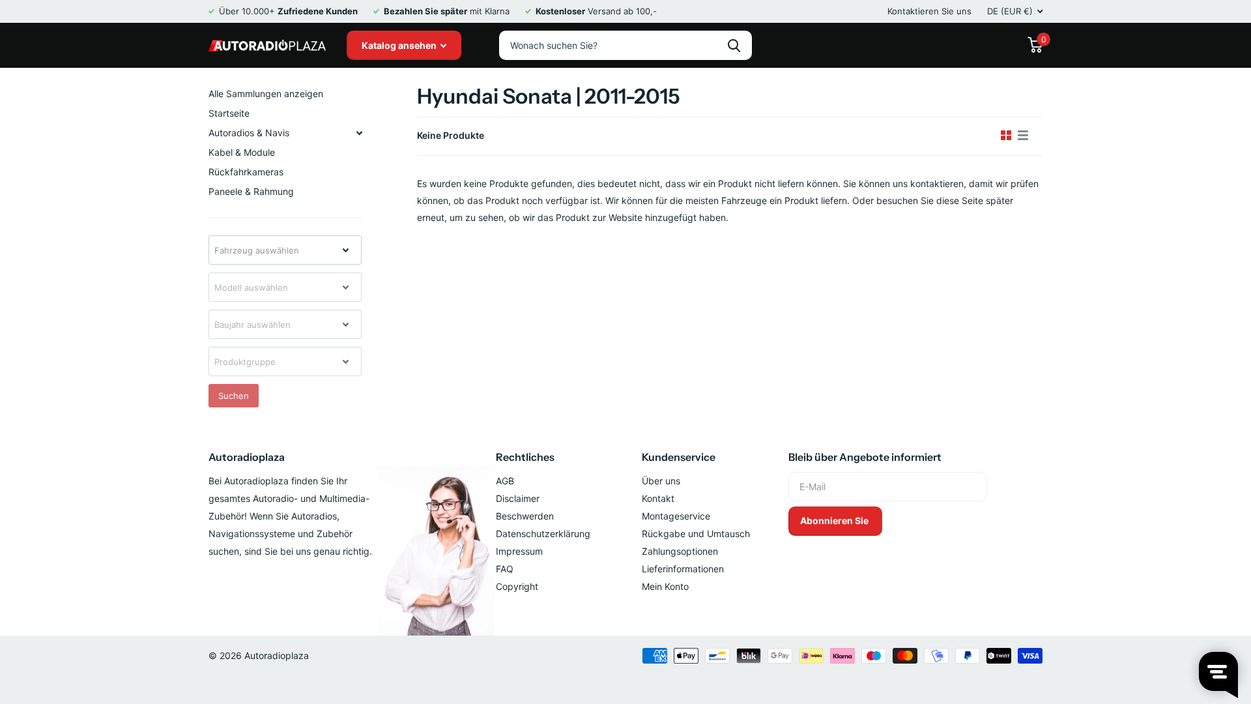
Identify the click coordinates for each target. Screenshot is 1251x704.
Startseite (229, 113)
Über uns (661, 480)
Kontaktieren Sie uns (929, 11)
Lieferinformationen (683, 568)
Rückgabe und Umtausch (696, 533)
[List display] (1023, 135)
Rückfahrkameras (245, 171)
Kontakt (658, 498)
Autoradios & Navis (248, 132)
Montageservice (676, 515)
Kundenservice (678, 456)
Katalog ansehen (400, 45)
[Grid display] (1006, 135)
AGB (505, 480)
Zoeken (734, 45)
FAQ (504, 568)
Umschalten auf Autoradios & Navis (359, 133)
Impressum (519, 551)
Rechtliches (525, 456)
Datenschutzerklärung (543, 533)
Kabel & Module (241, 152)
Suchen (233, 395)
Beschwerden (525, 515)
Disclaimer (517, 498)
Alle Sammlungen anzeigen (265, 93)
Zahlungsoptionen (680, 551)
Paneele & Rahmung (251, 191)
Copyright (517, 586)
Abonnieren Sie (835, 520)
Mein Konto (665, 586)
